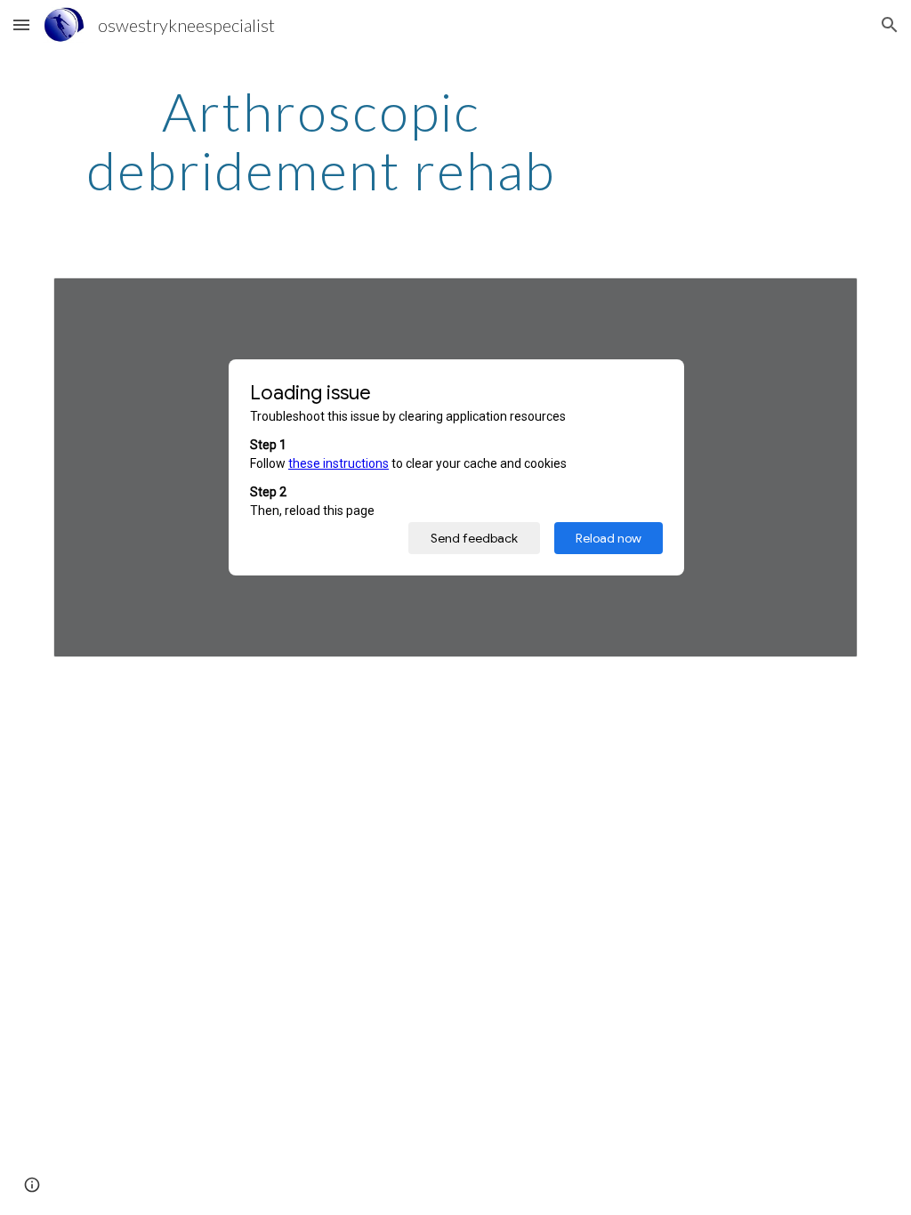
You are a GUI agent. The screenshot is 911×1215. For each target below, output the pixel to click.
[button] (21, 24)
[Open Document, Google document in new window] (824, 301)
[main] (321, 140)
